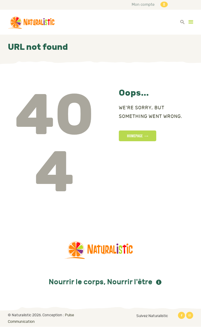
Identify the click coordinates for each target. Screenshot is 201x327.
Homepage (135, 135)
